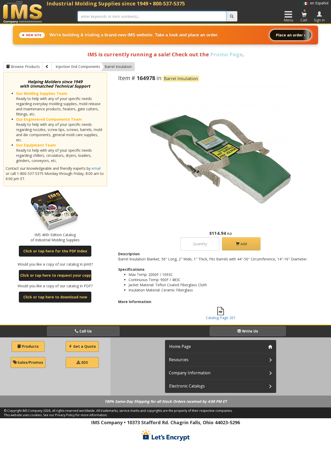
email (96, 168)
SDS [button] (84, 362)
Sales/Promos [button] (30, 362)
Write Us (249, 331)
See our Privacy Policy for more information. (75, 415)
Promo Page (226, 54)
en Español (318, 3)
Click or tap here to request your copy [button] (55, 275)
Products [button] (30, 346)
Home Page (180, 346)
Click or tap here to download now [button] (55, 297)
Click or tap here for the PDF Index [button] (55, 251)
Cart (303, 15)
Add (243, 243)
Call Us (85, 331)
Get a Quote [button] (84, 346)
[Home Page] (23, 12)
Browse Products (25, 66)
